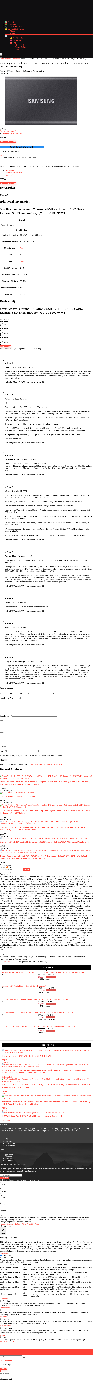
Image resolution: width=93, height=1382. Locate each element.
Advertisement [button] (5, 1326)
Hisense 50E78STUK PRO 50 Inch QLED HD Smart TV (24, 986)
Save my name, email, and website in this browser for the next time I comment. (33, 756)
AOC (4, 1094)
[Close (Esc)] (8, 1373)
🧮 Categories (10, 24)
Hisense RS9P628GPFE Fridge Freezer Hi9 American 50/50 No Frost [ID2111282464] (35, 999)
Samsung (3, 155)
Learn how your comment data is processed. (47, 764)
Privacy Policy (20, 45)
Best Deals (9, 1154)
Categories (9, 1160)
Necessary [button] (4, 1253)
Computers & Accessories (12, 59)
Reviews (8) (9, 175)
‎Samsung (23, 248)
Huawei (5, 1062)
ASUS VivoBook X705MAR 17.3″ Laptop (17, 796)
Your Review (6, 716)
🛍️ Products (9, 22)
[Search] (1, 57)
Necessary (7, 1255)
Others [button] (2, 1335)
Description (9, 171)
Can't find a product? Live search (22, 147)
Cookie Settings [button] (7, 1224)
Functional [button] (4, 1299)
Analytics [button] (3, 1317)
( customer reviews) (8, 131)
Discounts (13, 31)
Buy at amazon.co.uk (8, 142)
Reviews (13, 33)
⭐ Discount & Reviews (14, 29)
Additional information (13, 173)
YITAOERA (7, 1077)
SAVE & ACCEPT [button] (7, 1342)
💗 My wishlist (16, 40)
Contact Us (19, 49)
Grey (22, 261)
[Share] (6, 1373)
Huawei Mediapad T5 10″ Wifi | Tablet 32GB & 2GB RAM (26, 1056)
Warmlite (5, 1110)
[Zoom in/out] (1, 1373)
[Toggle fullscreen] (3, 1373)
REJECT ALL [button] (20, 1224)
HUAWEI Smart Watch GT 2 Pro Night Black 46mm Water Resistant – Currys (34, 1116)
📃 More (8, 36)
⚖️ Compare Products (13, 27)
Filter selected (5, 962)
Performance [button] (5, 1308)
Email (3, 751)
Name (3, 746)
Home (2, 59)
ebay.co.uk (6, 1120)
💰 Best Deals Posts (17, 38)
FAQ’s (7, 1139)
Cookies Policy (20, 47)
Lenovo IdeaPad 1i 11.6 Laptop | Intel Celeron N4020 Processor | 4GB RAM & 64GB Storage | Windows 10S (44, 842)
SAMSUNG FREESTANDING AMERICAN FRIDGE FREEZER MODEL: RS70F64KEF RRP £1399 (43, 972)
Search (26, 870)
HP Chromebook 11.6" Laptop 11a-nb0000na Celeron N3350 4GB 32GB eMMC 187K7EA (37, 1013)
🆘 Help (13, 43)
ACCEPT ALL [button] (33, 1224)
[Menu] (1, 54)
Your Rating (4, 698)
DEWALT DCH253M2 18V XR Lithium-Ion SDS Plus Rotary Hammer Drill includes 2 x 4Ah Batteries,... (43, 1026)
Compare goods (70, 1128)
